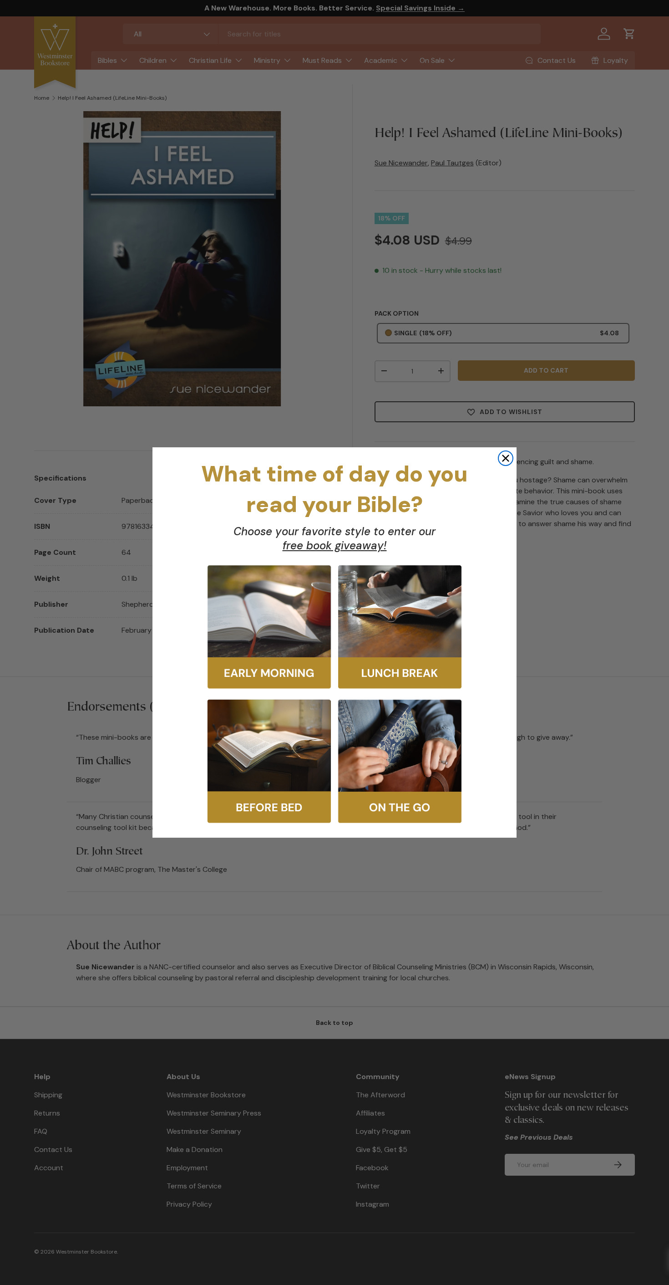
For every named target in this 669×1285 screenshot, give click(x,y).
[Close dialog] (505, 458)
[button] (269, 627)
